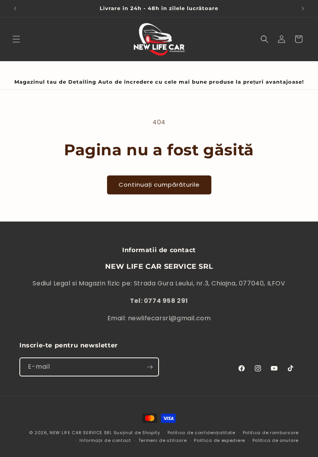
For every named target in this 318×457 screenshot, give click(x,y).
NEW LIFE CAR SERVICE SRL (81, 433)
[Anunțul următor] (302, 8)
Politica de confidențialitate (201, 433)
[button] (16, 39)
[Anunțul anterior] (15, 8)
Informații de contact (105, 440)
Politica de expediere (219, 440)
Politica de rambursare (271, 433)
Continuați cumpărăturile (159, 184)
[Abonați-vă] (149, 366)
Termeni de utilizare (162, 440)
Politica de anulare (275, 440)
